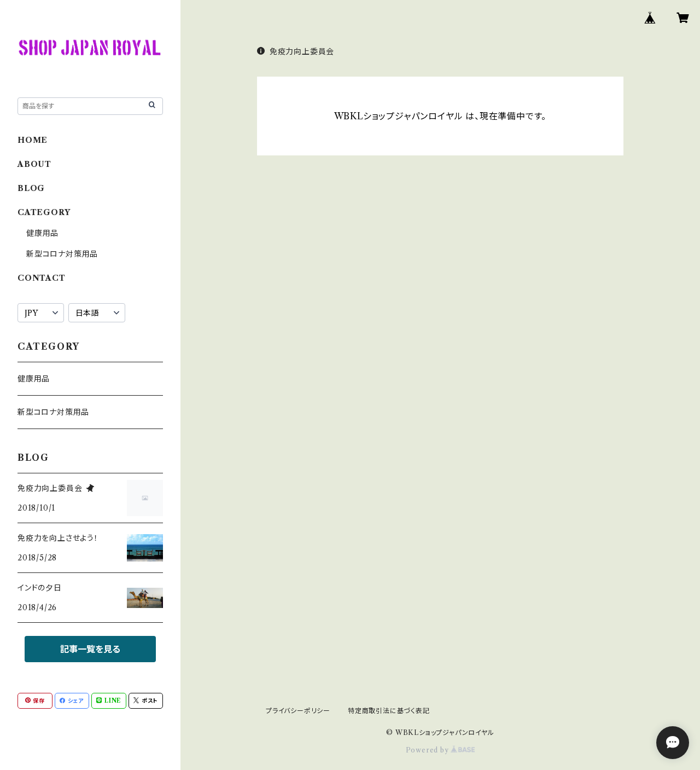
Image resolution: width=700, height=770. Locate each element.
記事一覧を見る (90, 649)
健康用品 (42, 233)
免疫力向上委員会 (302, 51)
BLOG (31, 188)
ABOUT (34, 164)
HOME (33, 140)
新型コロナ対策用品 (62, 254)
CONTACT (42, 278)
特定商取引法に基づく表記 (389, 711)
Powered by (428, 750)
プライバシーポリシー (298, 711)
